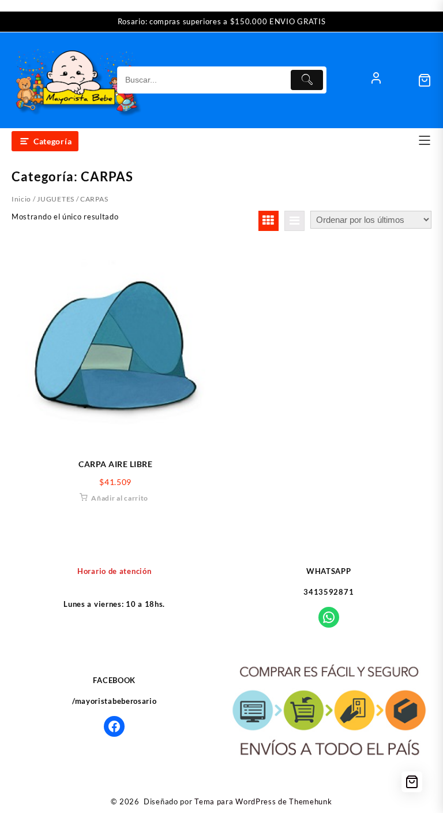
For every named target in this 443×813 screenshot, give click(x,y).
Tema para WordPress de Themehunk (263, 801)
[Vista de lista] (294, 221)
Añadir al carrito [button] (119, 498)
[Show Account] (376, 80)
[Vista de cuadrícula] (268, 221)
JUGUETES (55, 199)
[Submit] (307, 80)
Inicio (21, 199)
